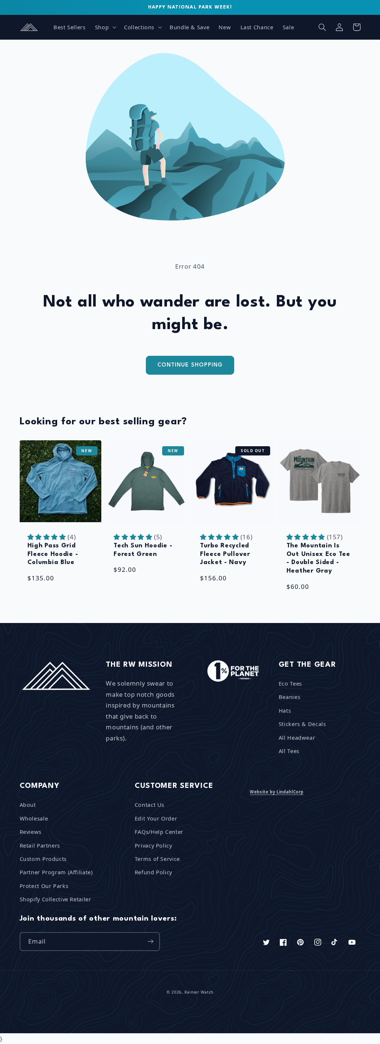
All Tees (289, 751)
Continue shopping (190, 365)
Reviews (31, 831)
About (28, 804)
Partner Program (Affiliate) (56, 872)
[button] (104, 27)
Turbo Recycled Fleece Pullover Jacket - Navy (225, 554)
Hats (285, 710)
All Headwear (297, 737)
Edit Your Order (156, 818)
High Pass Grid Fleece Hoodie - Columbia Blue (52, 554)
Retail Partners (40, 845)
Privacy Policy (153, 845)
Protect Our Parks (44, 885)
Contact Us (149, 804)
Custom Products (43, 858)
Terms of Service (157, 858)
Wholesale (34, 818)
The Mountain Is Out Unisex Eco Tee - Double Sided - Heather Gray (318, 558)
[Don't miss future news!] (150, 941)
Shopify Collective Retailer (55, 899)
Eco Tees (290, 683)
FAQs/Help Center (159, 831)
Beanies (289, 696)
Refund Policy (153, 872)
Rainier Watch (199, 992)
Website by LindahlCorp (277, 792)
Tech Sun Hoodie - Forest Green (143, 550)
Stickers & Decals (302, 724)
